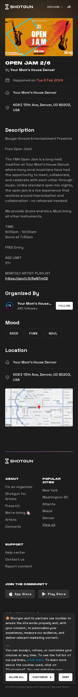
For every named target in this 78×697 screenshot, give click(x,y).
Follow (64, 305)
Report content (18, 566)
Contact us (14, 559)
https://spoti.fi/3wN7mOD (26, 278)
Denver (48, 518)
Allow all (16, 677)
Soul (53, 333)
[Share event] (69, 7)
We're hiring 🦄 (18, 512)
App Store (23, 594)
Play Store (57, 594)
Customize (40, 677)
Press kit (12, 506)
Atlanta (48, 504)
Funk (33, 333)
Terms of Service (50, 686)
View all (48, 525)
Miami (47, 511)
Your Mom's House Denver (32, 70)
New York (50, 490)
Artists (10, 519)
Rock (14, 333)
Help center (15, 552)
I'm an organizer (18, 487)
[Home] (19, 7)
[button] (64, 306)
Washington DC (55, 497)
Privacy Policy (24, 686)
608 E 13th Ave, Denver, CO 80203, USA (42, 377)
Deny (65, 677)
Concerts (13, 526)
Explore (53, 7)
